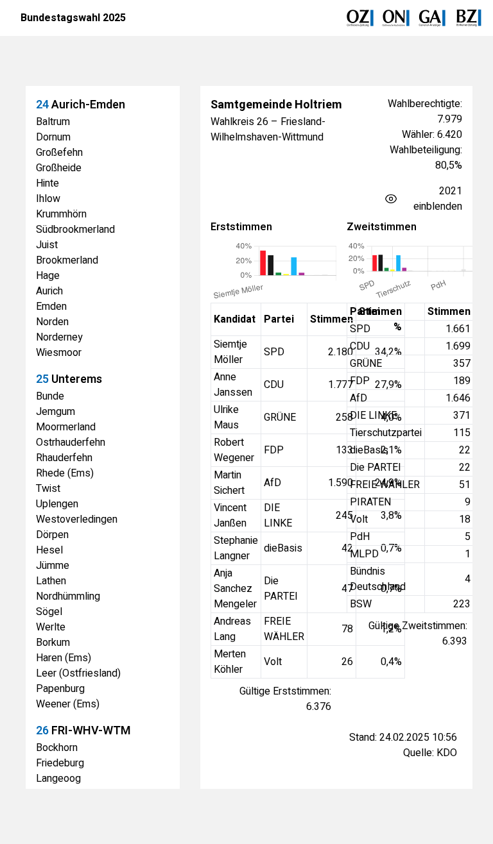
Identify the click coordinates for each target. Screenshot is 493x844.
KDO (447, 753)
